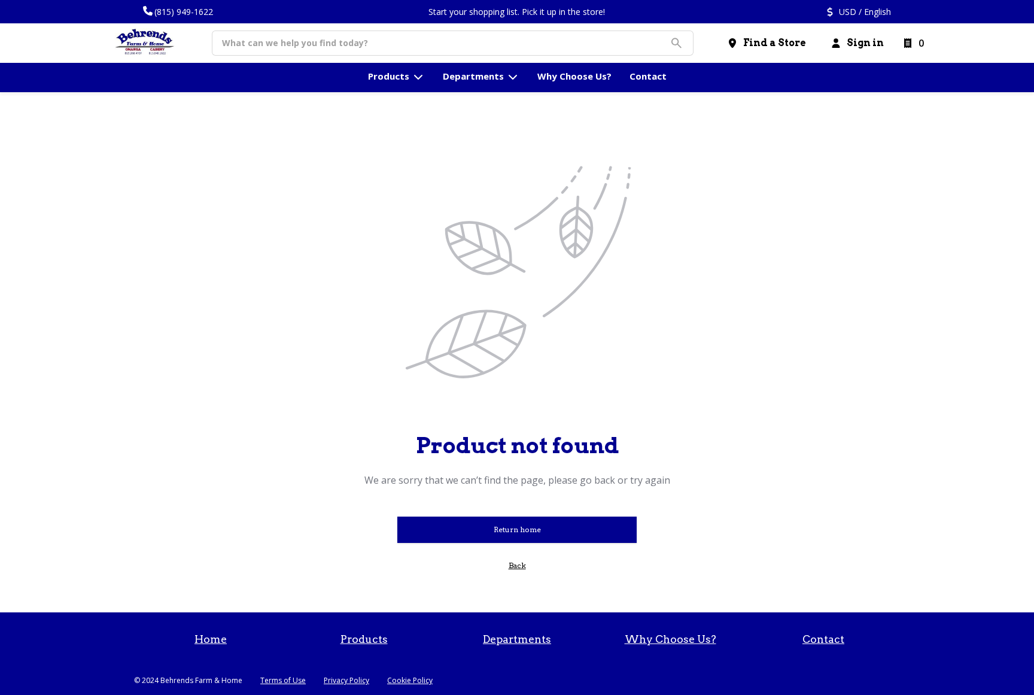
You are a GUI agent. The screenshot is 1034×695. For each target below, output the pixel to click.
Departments (517, 639)
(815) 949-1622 (183, 11)
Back (517, 565)
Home (210, 639)
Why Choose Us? (670, 639)
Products (364, 639)
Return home (517, 529)
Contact (823, 639)
